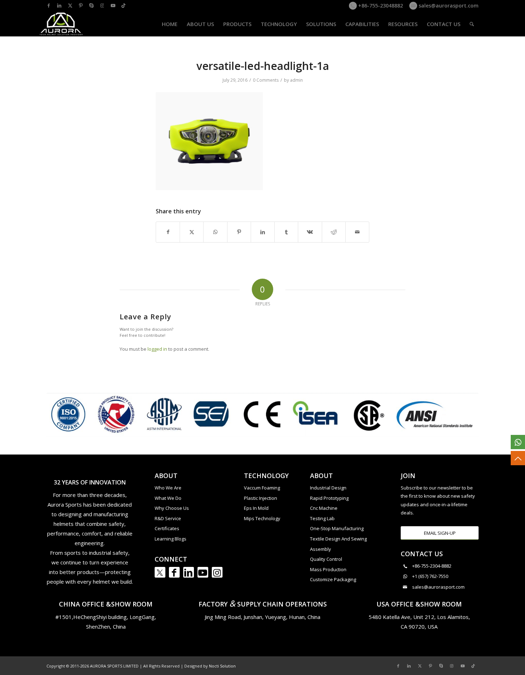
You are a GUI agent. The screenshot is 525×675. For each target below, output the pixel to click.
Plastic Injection (260, 498)
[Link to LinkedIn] (59, 5)
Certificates (167, 528)
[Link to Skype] (91, 5)
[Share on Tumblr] (286, 232)
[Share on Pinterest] (239, 232)
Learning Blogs (170, 539)
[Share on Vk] (309, 232)
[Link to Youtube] (113, 5)
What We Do (168, 498)
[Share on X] (191, 232)
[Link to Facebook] (48, 5)
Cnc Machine (324, 508)
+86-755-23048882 (380, 5)
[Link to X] (70, 5)
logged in (157, 349)
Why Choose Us (172, 508)
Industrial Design (328, 487)
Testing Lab (322, 518)
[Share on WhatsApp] (215, 232)
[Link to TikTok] (123, 5)
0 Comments (266, 80)
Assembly (320, 549)
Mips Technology (262, 518)
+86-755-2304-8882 (431, 566)
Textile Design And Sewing (338, 539)
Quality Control (326, 559)
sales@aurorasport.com (448, 5)
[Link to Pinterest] (80, 5)
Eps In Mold (256, 508)
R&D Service (168, 518)
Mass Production (328, 569)
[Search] (472, 23)
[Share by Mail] (357, 232)
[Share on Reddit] (333, 232)
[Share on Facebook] (168, 232)
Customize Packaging (333, 579)
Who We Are (168, 487)
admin (296, 80)
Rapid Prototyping (329, 498)
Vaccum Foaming (262, 487)
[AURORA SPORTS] (61, 23)
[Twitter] (160, 572)
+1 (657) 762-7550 (430, 576)
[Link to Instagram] (102, 5)
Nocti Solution (222, 666)
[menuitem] (169, 23)
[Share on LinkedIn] (262, 232)
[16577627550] (518, 442)
